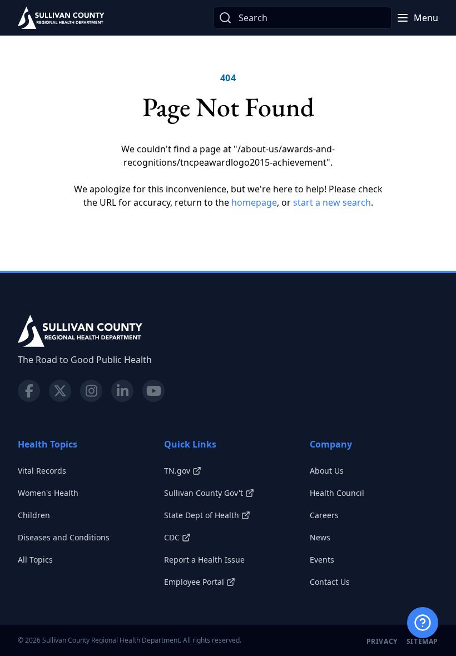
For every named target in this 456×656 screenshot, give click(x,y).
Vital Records (42, 470)
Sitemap (422, 641)
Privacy (382, 641)
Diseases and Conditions (64, 537)
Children (34, 515)
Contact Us (330, 582)
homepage (254, 202)
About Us (327, 470)
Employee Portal (194, 582)
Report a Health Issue (204, 559)
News (320, 537)
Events (322, 559)
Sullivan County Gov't (203, 493)
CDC (172, 537)
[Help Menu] (422, 622)
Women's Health (48, 493)
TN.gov (177, 470)
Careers (324, 515)
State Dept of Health (201, 515)
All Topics (35, 559)
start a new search (332, 202)
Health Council (337, 493)
